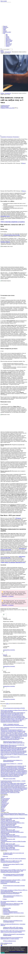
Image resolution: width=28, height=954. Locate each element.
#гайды (2, 813)
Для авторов (6, 909)
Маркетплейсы (9, 40)
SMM (4, 29)
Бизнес (4, 28)
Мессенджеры (9, 41)
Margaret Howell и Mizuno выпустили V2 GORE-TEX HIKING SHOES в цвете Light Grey (12, 745)
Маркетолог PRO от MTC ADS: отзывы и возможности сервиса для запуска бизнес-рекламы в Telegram (13, 931)
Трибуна (7, 46)
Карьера (7, 37)
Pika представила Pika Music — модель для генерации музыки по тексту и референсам (12, 847)
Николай (5, 654)
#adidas (25, 814)
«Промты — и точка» (7, 596)
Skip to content (4, 1)
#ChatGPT (7, 814)
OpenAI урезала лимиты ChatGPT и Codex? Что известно (13, 869)
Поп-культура (9, 43)
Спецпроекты (6, 914)
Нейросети (5, 27)
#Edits (2, 815)
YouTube (5, 887)
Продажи (8, 42)
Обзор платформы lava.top (6, 943)
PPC (7, 34)
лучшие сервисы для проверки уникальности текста (13, 562)
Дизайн (7, 36)
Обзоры (5, 30)
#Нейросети (21, 814)
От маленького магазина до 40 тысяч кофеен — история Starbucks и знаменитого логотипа (13, 880)
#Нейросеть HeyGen (13, 814)
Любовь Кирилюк (5, 106)
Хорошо (2, 952)
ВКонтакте (5, 856)
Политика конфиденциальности (10, 911)
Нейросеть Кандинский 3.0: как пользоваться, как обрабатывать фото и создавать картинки (12, 938)
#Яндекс (6, 813)
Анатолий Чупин (4, 775)
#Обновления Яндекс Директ (14, 813)
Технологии (8, 44)
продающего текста (5, 216)
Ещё (4, 33)
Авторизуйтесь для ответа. (9, 649)
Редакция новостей (5, 738)
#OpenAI (2, 814)
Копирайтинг (8, 51)
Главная (2, 51)
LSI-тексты (18, 518)
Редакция (3, 756)
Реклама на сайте (7, 32)
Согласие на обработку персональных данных (13, 912)
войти (7, 703)
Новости (5, 26)
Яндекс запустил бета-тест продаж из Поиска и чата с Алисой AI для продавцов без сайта (12, 823)
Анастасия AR (4, 720)
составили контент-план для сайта (11, 235)
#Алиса (23, 813)
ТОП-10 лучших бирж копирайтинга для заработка (13, 221)
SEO (7, 35)
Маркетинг (8, 39)
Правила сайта (6, 910)
